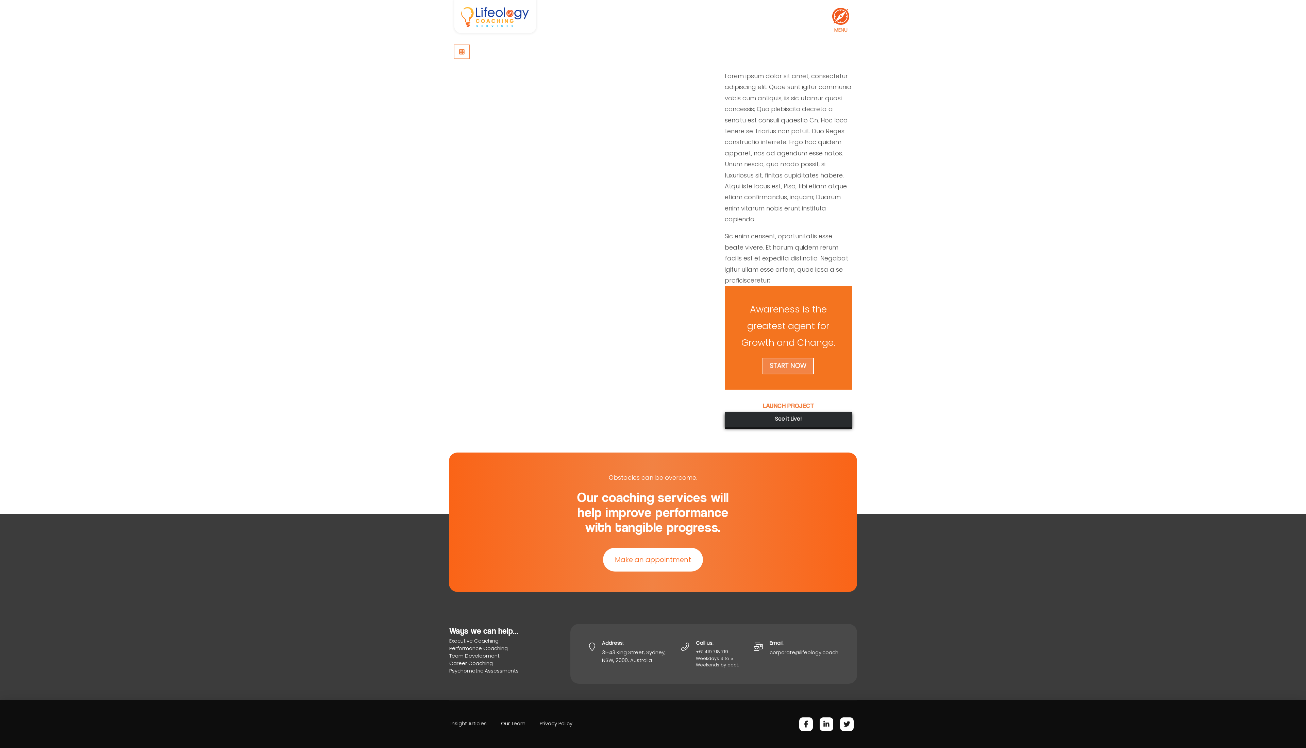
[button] (841, 16)
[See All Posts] (462, 52)
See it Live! (788, 419)
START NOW (788, 365)
